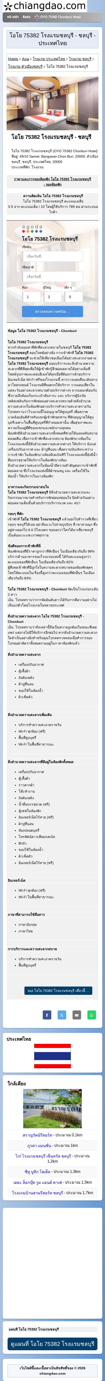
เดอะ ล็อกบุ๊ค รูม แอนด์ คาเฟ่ (37, 1182)
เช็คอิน (26, 247)
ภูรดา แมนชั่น (39, 1146)
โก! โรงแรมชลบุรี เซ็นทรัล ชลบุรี (43, 1156)
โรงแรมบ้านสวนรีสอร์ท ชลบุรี (37, 1193)
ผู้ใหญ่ (47, 287)
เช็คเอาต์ (28, 267)
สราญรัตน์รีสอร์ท (37, 1135)
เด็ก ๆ (68, 287)
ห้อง (24, 287)
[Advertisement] (52, 1263)
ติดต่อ (27, 17)
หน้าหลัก (13, 17)
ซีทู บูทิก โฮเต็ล (37, 1172)
